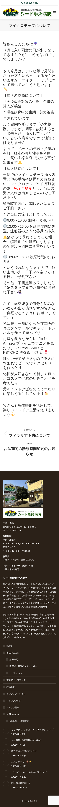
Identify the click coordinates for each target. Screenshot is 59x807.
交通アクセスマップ (16, 680)
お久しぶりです (18, 761)
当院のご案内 (13, 652)
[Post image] (6, 731)
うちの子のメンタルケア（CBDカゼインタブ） (33, 729)
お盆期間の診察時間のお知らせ (26, 740)
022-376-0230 (31, 2)
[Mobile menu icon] (55, 12)
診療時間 (14, 659)
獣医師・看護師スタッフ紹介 (23, 666)
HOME (9, 646)
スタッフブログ (14, 700)
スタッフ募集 (13, 707)
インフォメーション (16, 694)
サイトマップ (16, 673)
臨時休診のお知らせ (20, 783)
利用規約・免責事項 (19, 721)
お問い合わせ (13, 714)
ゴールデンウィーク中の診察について (29, 772)
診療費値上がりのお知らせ (24, 751)
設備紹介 (11, 687)
